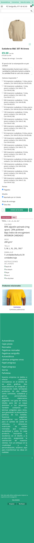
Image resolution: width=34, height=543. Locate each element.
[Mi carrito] (31, 6)
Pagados (7, 190)
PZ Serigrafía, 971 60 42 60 (16, 6)
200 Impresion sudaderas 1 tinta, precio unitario (16, 95)
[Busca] (31, 11)
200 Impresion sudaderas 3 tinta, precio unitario (16, 147)
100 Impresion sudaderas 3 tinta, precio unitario (16, 140)
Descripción (6, 217)
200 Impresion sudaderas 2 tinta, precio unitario (16, 121)
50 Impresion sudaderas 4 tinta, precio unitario (18, 160)
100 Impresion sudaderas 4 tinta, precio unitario (16, 166)
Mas (14, 217)
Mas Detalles (16, 500)
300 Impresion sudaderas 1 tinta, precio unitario (16, 102)
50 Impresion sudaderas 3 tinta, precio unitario (18, 134)
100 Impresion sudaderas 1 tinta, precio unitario (16, 88)
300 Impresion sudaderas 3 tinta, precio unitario (16, 154)
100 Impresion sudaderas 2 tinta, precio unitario (16, 114)
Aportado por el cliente (12, 197)
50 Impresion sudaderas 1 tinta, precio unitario (18, 82)
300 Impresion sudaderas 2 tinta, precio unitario (16, 128)
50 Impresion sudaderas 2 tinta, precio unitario (18, 108)
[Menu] (2, 6)
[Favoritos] (30, 210)
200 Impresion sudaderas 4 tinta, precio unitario (16, 173)
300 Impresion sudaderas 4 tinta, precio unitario (16, 180)
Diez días (7, 205)
